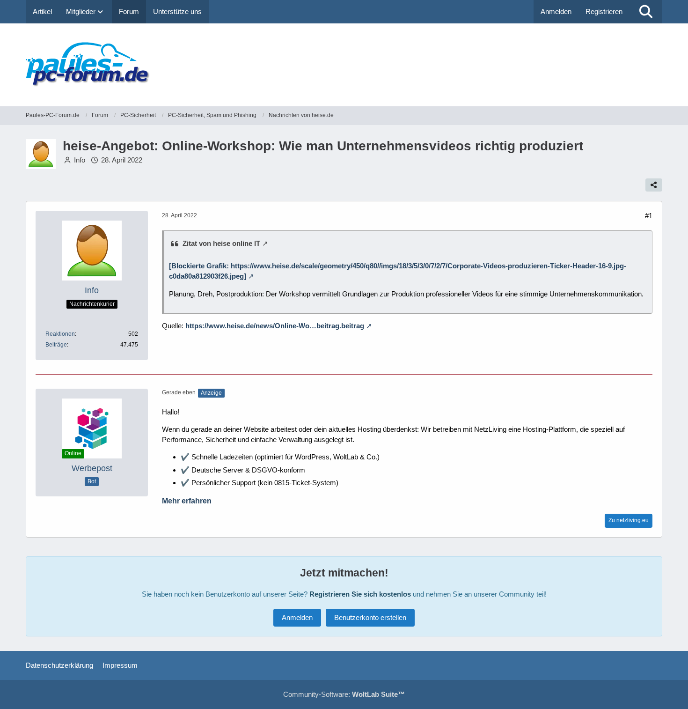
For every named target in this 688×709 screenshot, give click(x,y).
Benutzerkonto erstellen (370, 617)
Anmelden (556, 11)
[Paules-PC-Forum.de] (344, 64)
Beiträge (56, 344)
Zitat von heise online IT (221, 243)
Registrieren (604, 11)
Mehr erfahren (187, 501)
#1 (648, 216)
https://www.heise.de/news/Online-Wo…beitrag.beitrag (274, 326)
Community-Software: (344, 694)
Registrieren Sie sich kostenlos (360, 594)
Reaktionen (60, 334)
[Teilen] (653, 185)
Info (79, 160)
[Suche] (645, 11)
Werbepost (92, 468)
